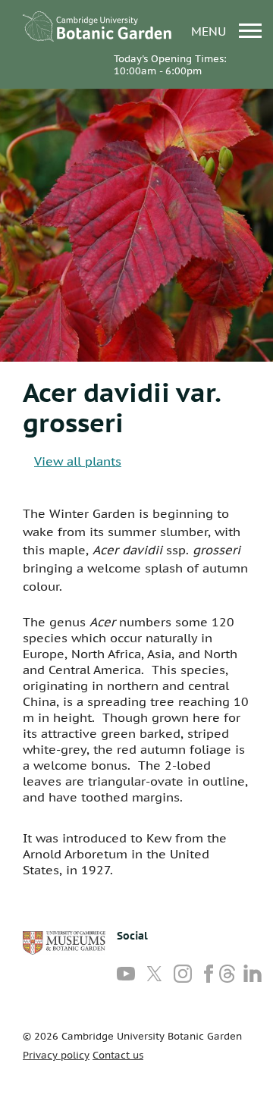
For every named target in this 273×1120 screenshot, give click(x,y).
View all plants (77, 461)
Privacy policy (56, 1055)
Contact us (118, 1055)
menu (210, 31)
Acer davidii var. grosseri (122, 407)
